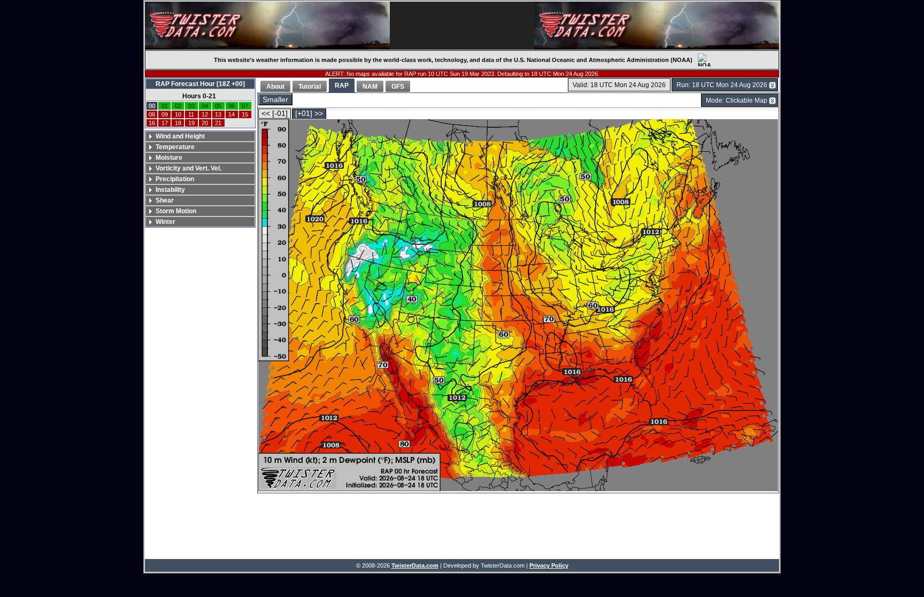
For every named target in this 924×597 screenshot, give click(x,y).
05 (218, 106)
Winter (165, 222)
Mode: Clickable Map (736, 100)
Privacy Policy (548, 565)
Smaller (275, 100)
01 (164, 106)
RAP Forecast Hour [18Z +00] (200, 84)
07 (245, 106)
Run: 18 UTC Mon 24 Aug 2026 (721, 85)
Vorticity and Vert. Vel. (188, 168)
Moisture (169, 157)
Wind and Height (180, 136)
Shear (165, 200)
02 (178, 106)
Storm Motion (176, 211)
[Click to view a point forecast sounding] (518, 306)
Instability (170, 189)
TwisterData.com (414, 565)
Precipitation (175, 179)
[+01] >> (309, 114)
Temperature (175, 147)
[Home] (267, 26)
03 (191, 106)
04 (205, 106)
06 (231, 106)
